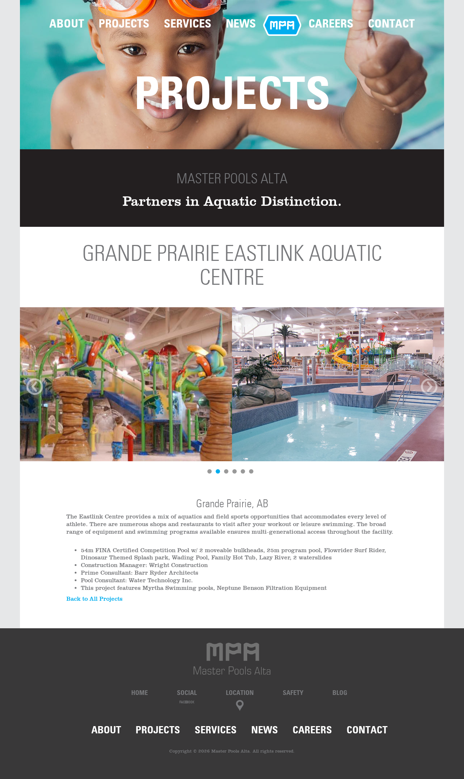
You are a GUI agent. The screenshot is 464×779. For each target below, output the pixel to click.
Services (187, 23)
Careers (330, 23)
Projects (124, 23)
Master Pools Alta (232, 178)
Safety (293, 692)
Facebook (186, 702)
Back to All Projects (94, 598)
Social (187, 692)
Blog (339, 692)
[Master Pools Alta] (232, 659)
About (66, 23)
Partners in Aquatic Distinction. (232, 200)
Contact (391, 23)
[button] (52, 395)
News (241, 23)
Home (282, 23)
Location (240, 692)
